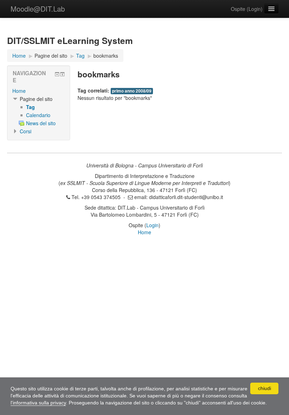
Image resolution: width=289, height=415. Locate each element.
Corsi (25, 131)
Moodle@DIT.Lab (38, 9)
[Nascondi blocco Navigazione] (57, 74)
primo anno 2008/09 (132, 91)
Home (19, 90)
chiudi (264, 388)
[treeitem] (38, 90)
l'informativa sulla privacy (38, 403)
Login (254, 8)
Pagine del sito (51, 55)
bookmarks (105, 55)
